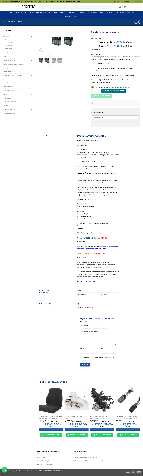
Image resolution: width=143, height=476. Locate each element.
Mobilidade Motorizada (24, 12)
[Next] (84, 41)
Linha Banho (7, 83)
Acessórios (92, 12)
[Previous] (42, 41)
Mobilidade (70, 12)
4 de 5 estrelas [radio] (95, 328)
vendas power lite (9, 113)
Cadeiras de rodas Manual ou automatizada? (88, 461)
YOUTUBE (102, 238)
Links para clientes (9, 90)
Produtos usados (70, 16)
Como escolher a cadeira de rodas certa (86, 457)
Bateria (19, 22)
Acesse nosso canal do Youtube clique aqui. (91, 253)
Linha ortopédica (105, 12)
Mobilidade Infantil (43, 12)
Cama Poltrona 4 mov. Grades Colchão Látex (76, 417)
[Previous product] (139, 22)
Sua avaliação (84, 325)
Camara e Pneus (9, 43)
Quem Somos (41, 457)
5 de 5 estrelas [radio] (104, 328)
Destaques (6, 68)
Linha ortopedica (8, 87)
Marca (5, 94)
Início (3, 22)
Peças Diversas (9, 48)
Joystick (5, 79)
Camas (10, 12)
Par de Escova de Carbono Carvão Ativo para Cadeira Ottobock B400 (126, 417)
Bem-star (6, 53)
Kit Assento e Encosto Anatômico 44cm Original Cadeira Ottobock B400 (51, 417)
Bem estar (130, 12)
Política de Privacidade (44, 464)
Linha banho (58, 12)
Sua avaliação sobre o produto (89, 331)
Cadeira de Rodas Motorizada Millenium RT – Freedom (99, 417)
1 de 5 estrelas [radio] (81, 328)
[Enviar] (111, 7)
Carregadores (9, 45)
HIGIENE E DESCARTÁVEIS (12, 75)
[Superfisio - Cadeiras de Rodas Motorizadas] (26, 7)
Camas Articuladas (9, 60)
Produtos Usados (9, 109)
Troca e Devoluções (43, 461)
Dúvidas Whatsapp (102, 96)
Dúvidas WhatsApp (51, 435)
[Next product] (135, 22)
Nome (82, 348)
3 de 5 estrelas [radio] (89, 328)
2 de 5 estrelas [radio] (84, 328)
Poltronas (81, 12)
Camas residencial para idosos (13, 64)
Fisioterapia (119, 12)
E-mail (102, 348)
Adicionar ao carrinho (113, 90)
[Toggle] (32, 36)
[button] (120, 7)
